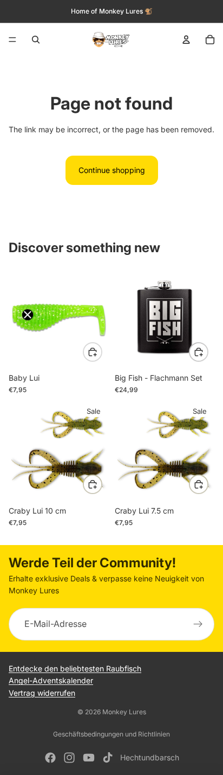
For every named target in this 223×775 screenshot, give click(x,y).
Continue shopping (111, 170)
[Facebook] (50, 757)
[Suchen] (36, 40)
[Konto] (186, 40)
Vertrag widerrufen (42, 692)
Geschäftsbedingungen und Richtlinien (111, 734)
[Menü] (12, 39)
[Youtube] (88, 757)
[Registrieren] (198, 624)
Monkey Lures (124, 712)
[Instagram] (69, 757)
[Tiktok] (107, 757)
